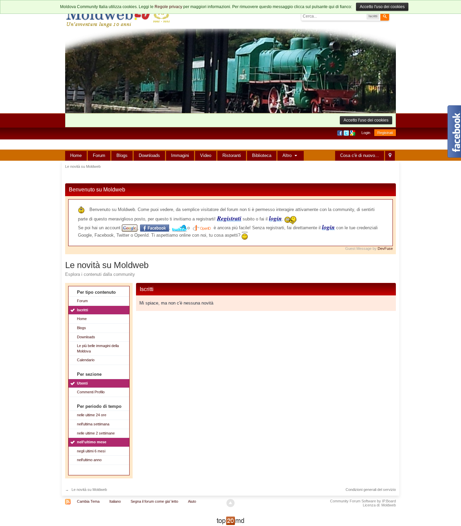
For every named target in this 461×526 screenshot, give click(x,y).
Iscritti (82, 310)
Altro (287, 155)
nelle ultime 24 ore (91, 415)
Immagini (180, 155)
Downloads (149, 155)
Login (365, 133)
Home (76, 155)
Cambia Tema (88, 501)
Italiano (115, 501)
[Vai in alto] (230, 503)
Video (205, 155)
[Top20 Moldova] (230, 520)
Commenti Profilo (91, 392)
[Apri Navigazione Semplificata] (390, 156)
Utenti (82, 383)
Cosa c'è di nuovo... (359, 155)
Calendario (85, 360)
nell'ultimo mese (91, 442)
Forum (99, 155)
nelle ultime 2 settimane (96, 433)
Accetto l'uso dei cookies (382, 6)
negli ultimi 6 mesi (91, 451)
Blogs (122, 155)
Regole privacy (168, 6)
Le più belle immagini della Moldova (98, 348)
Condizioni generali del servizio (371, 490)
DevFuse (385, 248)
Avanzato (393, 16)
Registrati (385, 133)
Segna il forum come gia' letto (154, 501)
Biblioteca (261, 155)
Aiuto (192, 501)
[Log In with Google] (353, 133)
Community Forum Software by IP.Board (363, 501)
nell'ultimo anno (89, 460)
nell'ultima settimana (93, 424)
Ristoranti (231, 155)
